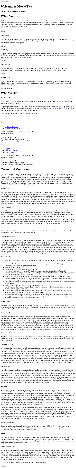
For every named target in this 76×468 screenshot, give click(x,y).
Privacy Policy (9, 152)
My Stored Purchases (11, 127)
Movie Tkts (4, 1)
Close (3, 466)
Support (7, 149)
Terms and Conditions (12, 150)
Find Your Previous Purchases (14, 128)
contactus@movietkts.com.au (58, 108)
